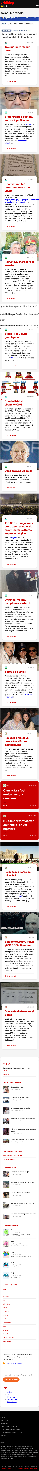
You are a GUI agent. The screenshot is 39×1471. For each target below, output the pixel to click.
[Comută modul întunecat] (3, 6)
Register (9, 1392)
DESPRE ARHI (4, 1423)
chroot (4, 1468)
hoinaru (5, 1307)
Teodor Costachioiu (9, 1337)
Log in (9, 1394)
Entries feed (11, 1397)
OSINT (28, 124)
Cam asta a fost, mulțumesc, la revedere (14, 794)
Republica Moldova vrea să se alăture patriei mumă (17, 741)
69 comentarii (11, 906)
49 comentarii (11, 1045)
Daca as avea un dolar (18, 470)
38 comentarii (11, 564)
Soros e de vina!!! (15, 671)
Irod (4, 1300)
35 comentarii (11, 148)
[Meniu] (37, 6)
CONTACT (3, 1435)
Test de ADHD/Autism (9, 1159)
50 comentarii (11, 976)
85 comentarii (11, 636)
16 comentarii (11, 81)
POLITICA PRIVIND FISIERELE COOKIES (11, 1432)
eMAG (5, 1071)
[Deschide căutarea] (7, 6)
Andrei (5, 1293)
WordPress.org (12, 1402)
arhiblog (7, 2)
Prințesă (14, 358)
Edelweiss (6, 1296)
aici (20, 896)
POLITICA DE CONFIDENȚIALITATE (10, 1429)
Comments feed (12, 1399)
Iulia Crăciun (6, 1304)
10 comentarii (11, 435)
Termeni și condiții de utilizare (9, 1426)
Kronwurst (6, 1311)
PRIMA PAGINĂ (4, 1420)
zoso (4, 1289)
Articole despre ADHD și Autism (12, 1155)
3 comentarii (11, 488)
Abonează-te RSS (12, 1379)
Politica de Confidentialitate (15, 1468)
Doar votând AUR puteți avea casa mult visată (18, 187)
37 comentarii (11, 226)
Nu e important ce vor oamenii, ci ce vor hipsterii (18, 825)
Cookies (26, 1468)
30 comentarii (11, 775)
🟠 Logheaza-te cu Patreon (12, 1363)
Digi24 (14, 537)
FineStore (6, 1074)
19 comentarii (11, 366)
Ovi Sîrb (5, 1330)
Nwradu (5, 1326)
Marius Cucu (7, 1319)
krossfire (5, 1315)
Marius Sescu (7, 1322)
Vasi (4, 1345)
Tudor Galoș (6, 1334)
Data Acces (33, 1468)
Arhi (7, 785)
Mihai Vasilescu (7, 1341)
